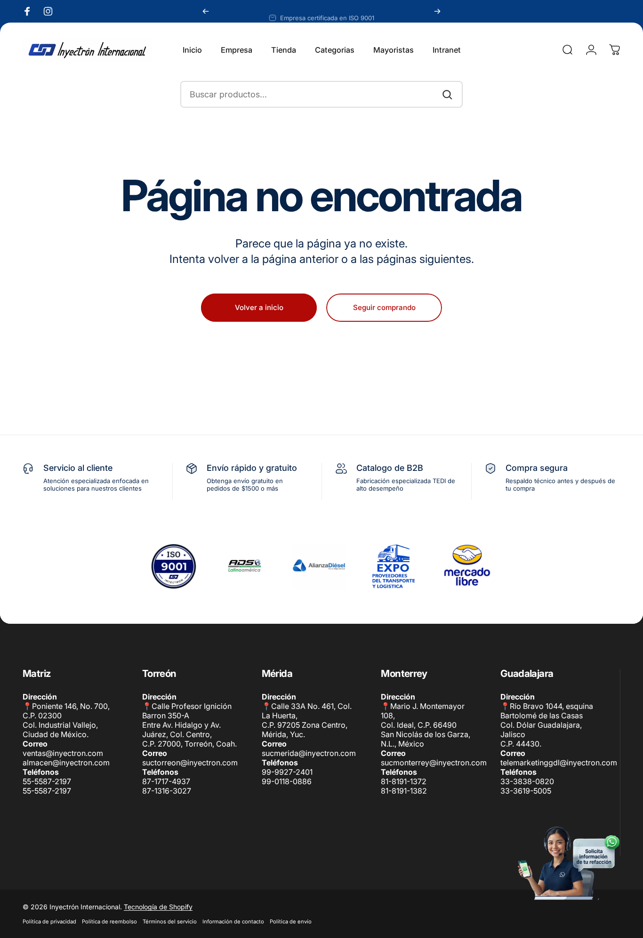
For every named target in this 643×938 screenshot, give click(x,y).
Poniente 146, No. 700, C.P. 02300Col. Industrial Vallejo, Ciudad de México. (66, 720)
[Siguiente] (437, 11)
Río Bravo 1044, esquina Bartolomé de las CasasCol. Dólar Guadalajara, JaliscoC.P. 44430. (546, 724)
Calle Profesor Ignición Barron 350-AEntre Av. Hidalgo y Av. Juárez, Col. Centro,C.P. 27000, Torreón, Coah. (189, 724)
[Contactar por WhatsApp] (568, 863)
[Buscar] (447, 94)
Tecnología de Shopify (158, 907)
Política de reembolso (109, 921)
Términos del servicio (170, 921)
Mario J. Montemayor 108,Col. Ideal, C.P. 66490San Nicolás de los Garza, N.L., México (425, 724)
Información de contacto (233, 921)
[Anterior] (205, 11)
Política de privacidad (49, 921)
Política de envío (291, 921)
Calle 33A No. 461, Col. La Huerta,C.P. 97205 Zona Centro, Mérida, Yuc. (307, 720)
